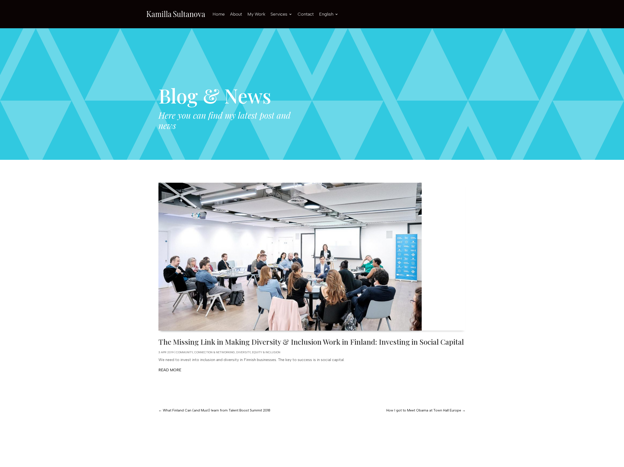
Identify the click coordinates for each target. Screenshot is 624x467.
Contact (306, 14)
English (326, 14)
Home (219, 14)
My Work (256, 14)
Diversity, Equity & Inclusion (258, 352)
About (236, 14)
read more (169, 370)
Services (279, 14)
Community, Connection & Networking (205, 352)
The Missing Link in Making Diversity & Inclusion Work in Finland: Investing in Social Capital (311, 342)
